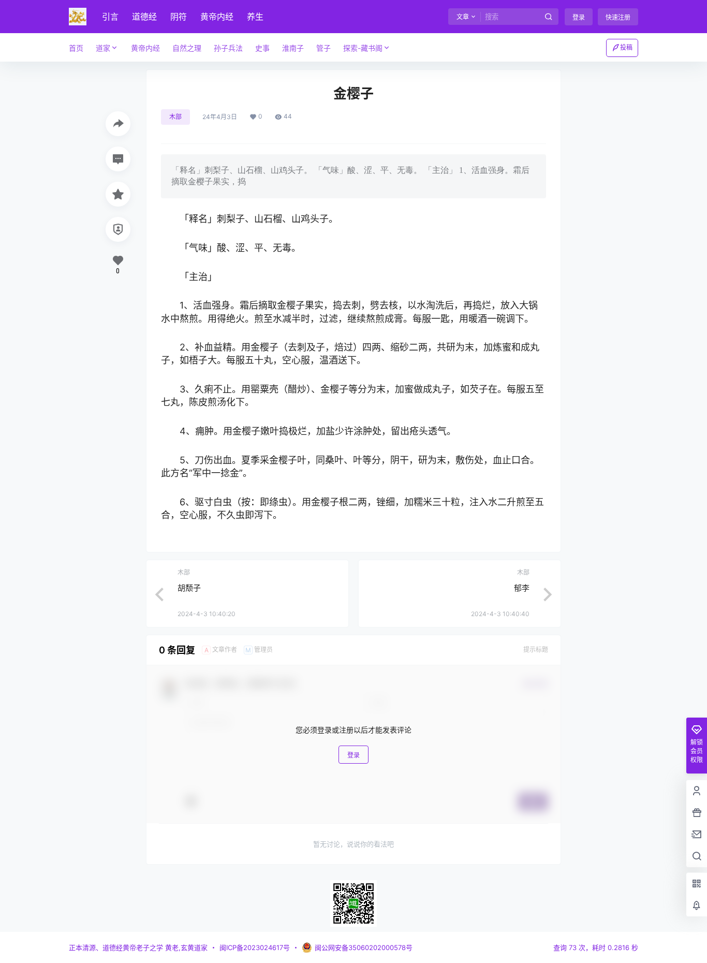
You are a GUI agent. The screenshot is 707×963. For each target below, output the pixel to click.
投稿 (626, 47)
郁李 (521, 588)
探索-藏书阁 (362, 47)
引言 (110, 16)
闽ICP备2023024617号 (254, 947)
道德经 (144, 16)
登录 (578, 17)
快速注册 (618, 17)
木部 (175, 117)
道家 (103, 47)
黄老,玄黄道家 (185, 947)
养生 (255, 16)
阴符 (178, 16)
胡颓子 (189, 588)
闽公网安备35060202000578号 (364, 947)
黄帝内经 (216, 16)
